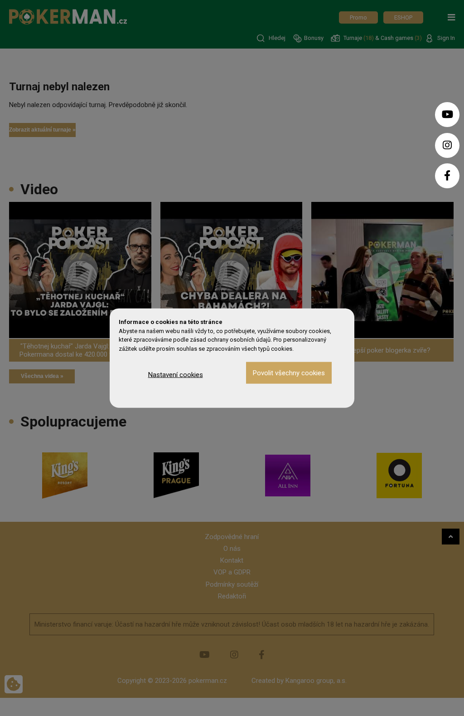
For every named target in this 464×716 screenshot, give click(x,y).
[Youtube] (447, 114)
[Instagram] (447, 145)
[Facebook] (447, 175)
